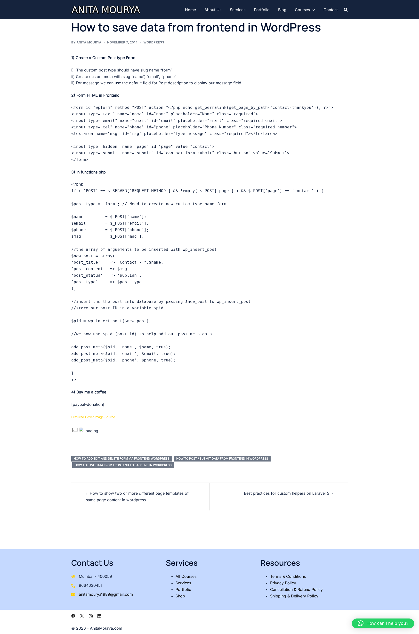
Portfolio (262, 9)
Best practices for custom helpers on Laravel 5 (286, 493)
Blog (282, 9)
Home (190, 9)
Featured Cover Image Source (93, 417)
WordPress (154, 42)
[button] (383, 623)
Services (237, 9)
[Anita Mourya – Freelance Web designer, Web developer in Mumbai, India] (105, 9)
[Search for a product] (346, 10)
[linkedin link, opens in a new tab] (99, 615)
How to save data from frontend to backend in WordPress (123, 465)
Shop (180, 596)
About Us (212, 9)
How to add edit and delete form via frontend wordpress (121, 458)
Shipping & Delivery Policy (294, 596)
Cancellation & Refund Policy (296, 589)
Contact (330, 9)
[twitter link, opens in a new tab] (82, 615)
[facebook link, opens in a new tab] (73, 615)
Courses (302, 9)
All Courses (186, 576)
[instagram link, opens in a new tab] (91, 615)
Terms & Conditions (288, 576)
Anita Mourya (89, 42)
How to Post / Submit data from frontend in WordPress (222, 458)
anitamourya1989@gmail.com (106, 594)
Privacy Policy (283, 582)
